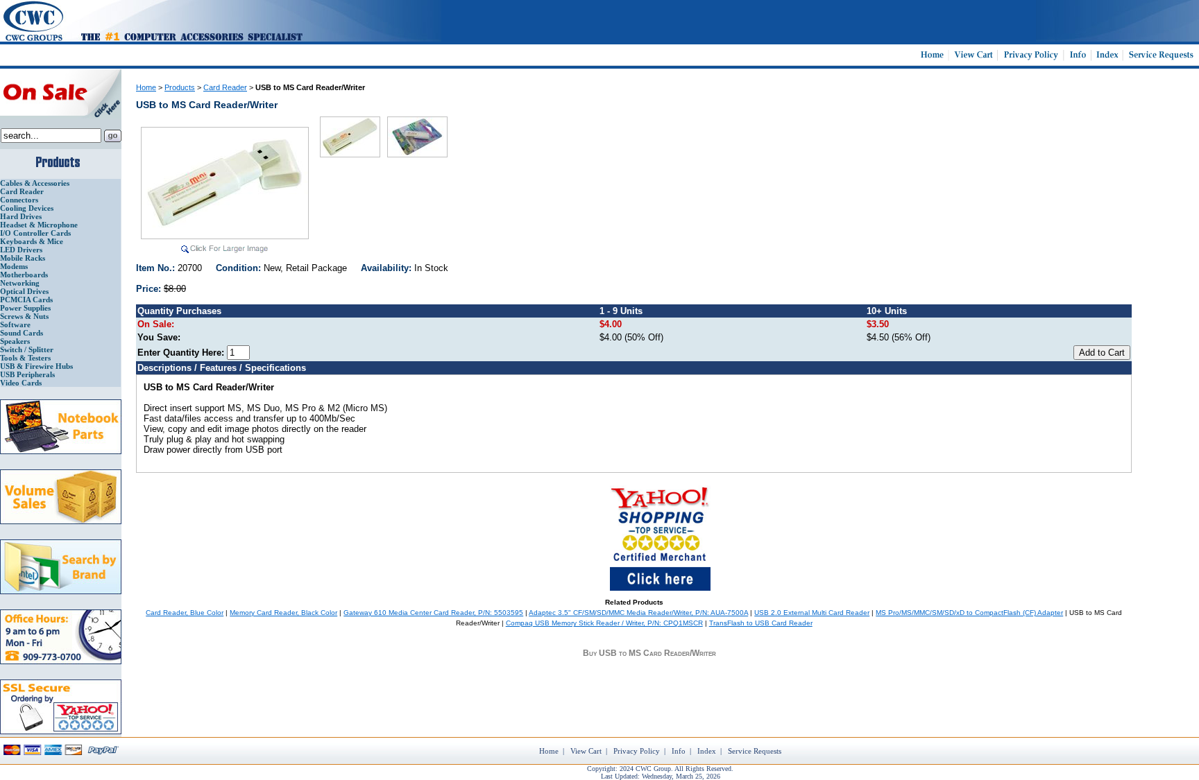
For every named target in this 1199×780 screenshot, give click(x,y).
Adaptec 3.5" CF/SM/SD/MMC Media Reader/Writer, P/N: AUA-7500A (638, 612)
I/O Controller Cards (35, 233)
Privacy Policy (636, 751)
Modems (14, 266)
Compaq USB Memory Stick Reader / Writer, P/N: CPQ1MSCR (604, 623)
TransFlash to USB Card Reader (761, 623)
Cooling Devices (26, 208)
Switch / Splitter (26, 349)
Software (15, 324)
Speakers (15, 341)
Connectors (19, 200)
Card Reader (22, 191)
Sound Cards (21, 333)
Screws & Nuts (24, 316)
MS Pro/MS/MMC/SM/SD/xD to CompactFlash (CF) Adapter (969, 612)
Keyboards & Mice (31, 241)
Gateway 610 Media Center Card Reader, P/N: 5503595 (433, 612)
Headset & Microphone (39, 224)
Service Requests (754, 751)
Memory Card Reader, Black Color (283, 612)
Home (146, 87)
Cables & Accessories (34, 183)
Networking (20, 283)
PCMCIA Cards (26, 299)
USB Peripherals (27, 374)
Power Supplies (25, 308)
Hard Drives (21, 216)
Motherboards (24, 274)
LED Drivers (21, 249)
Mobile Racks (22, 258)
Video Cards (21, 383)
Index (706, 751)
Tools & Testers (25, 358)
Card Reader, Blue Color (184, 612)
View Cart (586, 751)
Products (179, 87)
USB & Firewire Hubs (36, 366)
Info (679, 751)
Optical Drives (24, 291)
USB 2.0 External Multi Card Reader (811, 612)
